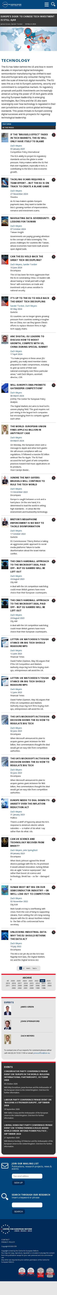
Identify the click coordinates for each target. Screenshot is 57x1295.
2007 (31, 985)
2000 (31, 988)
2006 (37, 985)
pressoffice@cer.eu (41, 1053)
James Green (5, 24)
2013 (43, 983)
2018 (14, 983)
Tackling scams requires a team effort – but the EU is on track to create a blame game (29, 183)
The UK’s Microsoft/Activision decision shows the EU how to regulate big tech (29, 720)
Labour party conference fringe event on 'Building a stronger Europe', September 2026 (27, 1102)
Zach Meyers (27, 1036)
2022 (36, 981)
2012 (49, 983)
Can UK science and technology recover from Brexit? (27, 842)
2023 (31, 981)
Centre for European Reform (11, 4)
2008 (26, 985)
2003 (14, 988)
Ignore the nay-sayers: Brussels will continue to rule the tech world (27, 481)
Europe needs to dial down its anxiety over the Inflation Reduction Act (30, 804)
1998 (43, 988)
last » (35, 968)
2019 (8, 983)
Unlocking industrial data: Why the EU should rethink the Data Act (28, 935)
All (8, 981)
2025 (19, 981)
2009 (20, 985)
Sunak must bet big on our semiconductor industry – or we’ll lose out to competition (30, 890)
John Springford (30, 1021)
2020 (48, 981)
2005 (43, 985)
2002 (20, 988)
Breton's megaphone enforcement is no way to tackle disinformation (27, 523)
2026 (13, 981)
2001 (26, 988)
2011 (8, 985)
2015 (31, 983)
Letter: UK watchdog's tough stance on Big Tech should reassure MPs (29, 643)
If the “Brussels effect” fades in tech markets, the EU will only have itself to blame (29, 138)
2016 (26, 983)
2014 (37, 983)
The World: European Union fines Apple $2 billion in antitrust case (28, 430)
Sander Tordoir (17, 24)
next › (28, 968)
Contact (5, 1240)
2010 (14, 985)
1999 (37, 988)
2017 (20, 983)
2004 (49, 985)
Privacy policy (8, 1242)
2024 (25, 981)
